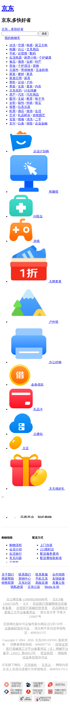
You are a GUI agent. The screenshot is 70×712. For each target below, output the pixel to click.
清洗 (29, 119)
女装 (21, 86)
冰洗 (12, 45)
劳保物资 (27, 70)
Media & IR (52, 586)
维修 (21, 119)
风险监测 (41, 582)
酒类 (21, 61)
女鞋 (12, 102)
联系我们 (24, 574)
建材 (21, 74)
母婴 (12, 107)
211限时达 (47, 549)
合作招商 (58, 574)
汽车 (21, 94)
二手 (38, 119)
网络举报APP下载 (35, 691)
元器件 (14, 70)
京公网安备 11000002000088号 (27, 599)
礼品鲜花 (24, 115)
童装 (29, 86)
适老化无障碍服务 (25, 699)
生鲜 (29, 61)
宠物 (36, 65)
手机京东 (41, 578)
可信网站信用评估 (13, 684)
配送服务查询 (49, 553)
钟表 (29, 102)
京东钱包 (31, 665)
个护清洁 (24, 65)
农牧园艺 (39, 115)
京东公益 (34, 586)
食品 (12, 61)
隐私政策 (17, 586)
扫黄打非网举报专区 (57, 691)
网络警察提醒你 (35, 684)
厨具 (27, 78)
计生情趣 (30, 90)
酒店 (21, 111)
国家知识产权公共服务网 (42, 699)
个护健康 (45, 57)
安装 (12, 119)
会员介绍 (15, 549)
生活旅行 (15, 553)
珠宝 (38, 102)
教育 (29, 98)
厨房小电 (30, 57)
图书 (12, 98)
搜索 (43, 33)
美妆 (12, 65)
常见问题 (15, 558)
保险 (29, 123)
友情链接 (58, 578)
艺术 (12, 115)
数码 (33, 53)
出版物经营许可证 (17, 628)
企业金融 (41, 123)
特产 (38, 61)
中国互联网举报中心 (13, 691)
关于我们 (8, 574)
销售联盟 (8, 582)
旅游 (29, 111)
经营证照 (61, 644)
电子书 (39, 98)
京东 (8, 8)
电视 (29, 45)
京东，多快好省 (12, 29)
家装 (12, 74)
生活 (38, 111)
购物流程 (15, 545)
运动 (21, 82)
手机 (12, 53)
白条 (21, 123)
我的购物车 (12, 38)
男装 (12, 86)
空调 (21, 45)
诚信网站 (57, 684)
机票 (12, 111)
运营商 (22, 53)
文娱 (21, 98)
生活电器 (15, 57)
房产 (12, 94)
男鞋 (12, 82)
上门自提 (46, 545)
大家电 (14, 562)
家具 (29, 74)
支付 (12, 123)
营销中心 (24, 578)
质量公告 (58, 582)
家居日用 (15, 78)
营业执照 (47, 653)
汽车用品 (32, 94)
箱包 (21, 102)
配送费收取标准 (51, 558)
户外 (29, 82)
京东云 (47, 665)
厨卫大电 (41, 45)
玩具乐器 (24, 107)
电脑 (12, 49)
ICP (26, 603)
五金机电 (42, 70)
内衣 (38, 86)
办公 (21, 49)
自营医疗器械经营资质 (32, 608)
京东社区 (24, 582)
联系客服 (41, 574)
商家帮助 (8, 578)
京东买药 (15, 90)
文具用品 (32, 49)
